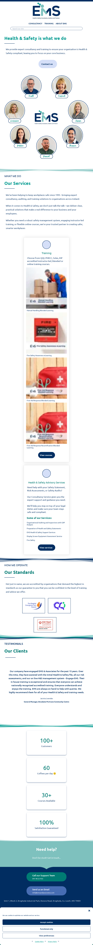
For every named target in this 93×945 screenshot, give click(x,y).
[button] (89, 910)
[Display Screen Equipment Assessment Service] (46, 536)
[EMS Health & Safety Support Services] (46, 532)
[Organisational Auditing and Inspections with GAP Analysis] (46, 524)
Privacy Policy (52, 941)
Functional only (46, 929)
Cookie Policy (39, 941)
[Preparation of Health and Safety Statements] (46, 529)
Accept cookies (46, 922)
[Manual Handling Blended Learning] (46, 290)
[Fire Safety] (46, 540)
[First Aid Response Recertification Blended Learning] (46, 426)
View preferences (46, 935)
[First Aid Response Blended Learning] (46, 380)
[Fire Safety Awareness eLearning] (46, 335)
